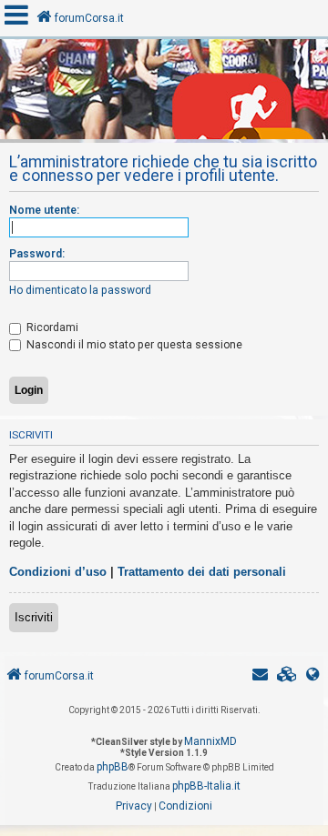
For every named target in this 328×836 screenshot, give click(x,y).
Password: (37, 253)
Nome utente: (44, 210)
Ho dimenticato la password (80, 290)
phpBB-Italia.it (206, 786)
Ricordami (51, 327)
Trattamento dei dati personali (202, 572)
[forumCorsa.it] (164, 94)
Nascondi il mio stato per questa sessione (133, 344)
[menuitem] (287, 676)
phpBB (112, 766)
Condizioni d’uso (58, 572)
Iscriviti (34, 617)
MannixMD (210, 741)
